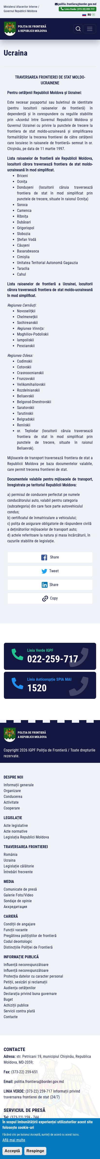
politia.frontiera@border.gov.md (77, 4)
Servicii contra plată (19, 1011)
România (10, 854)
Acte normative (15, 831)
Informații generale (19, 785)
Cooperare (12, 808)
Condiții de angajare (19, 924)
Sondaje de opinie (18, 901)
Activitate (11, 802)
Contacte (11, 1017)
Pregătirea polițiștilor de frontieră (30, 935)
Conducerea (13, 796)
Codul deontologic (18, 941)
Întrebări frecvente (18, 872)
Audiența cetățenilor (20, 988)
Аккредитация (15, 906)
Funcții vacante (16, 930)
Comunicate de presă (20, 889)
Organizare (12, 790)
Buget (8, 999)
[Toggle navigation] (89, 28)
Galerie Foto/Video (18, 895)
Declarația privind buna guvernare (30, 993)
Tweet (54, 571)
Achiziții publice (16, 1005)
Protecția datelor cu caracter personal (33, 976)
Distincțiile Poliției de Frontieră (28, 947)
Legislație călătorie (19, 866)
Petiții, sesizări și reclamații (25, 982)
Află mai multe (13, 1140)
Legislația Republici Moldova (26, 837)
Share (54, 557)
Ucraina (10, 860)
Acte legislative (16, 825)
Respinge (35, 1151)
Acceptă (12, 1151)
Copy (54, 598)
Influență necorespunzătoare (26, 964)
